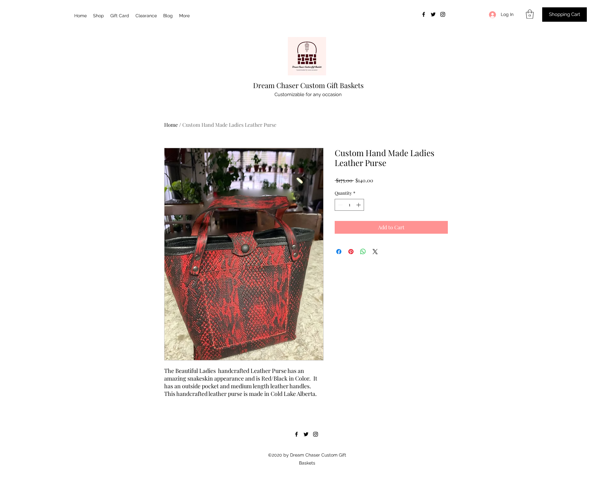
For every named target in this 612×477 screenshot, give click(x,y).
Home (171, 124)
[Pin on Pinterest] (351, 251)
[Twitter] (433, 14)
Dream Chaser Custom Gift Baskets (308, 85)
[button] (530, 14)
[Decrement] (340, 204)
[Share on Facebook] (339, 251)
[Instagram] (443, 14)
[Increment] (359, 204)
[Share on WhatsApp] (363, 251)
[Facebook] (423, 14)
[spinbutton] (349, 204)
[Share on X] (375, 251)
